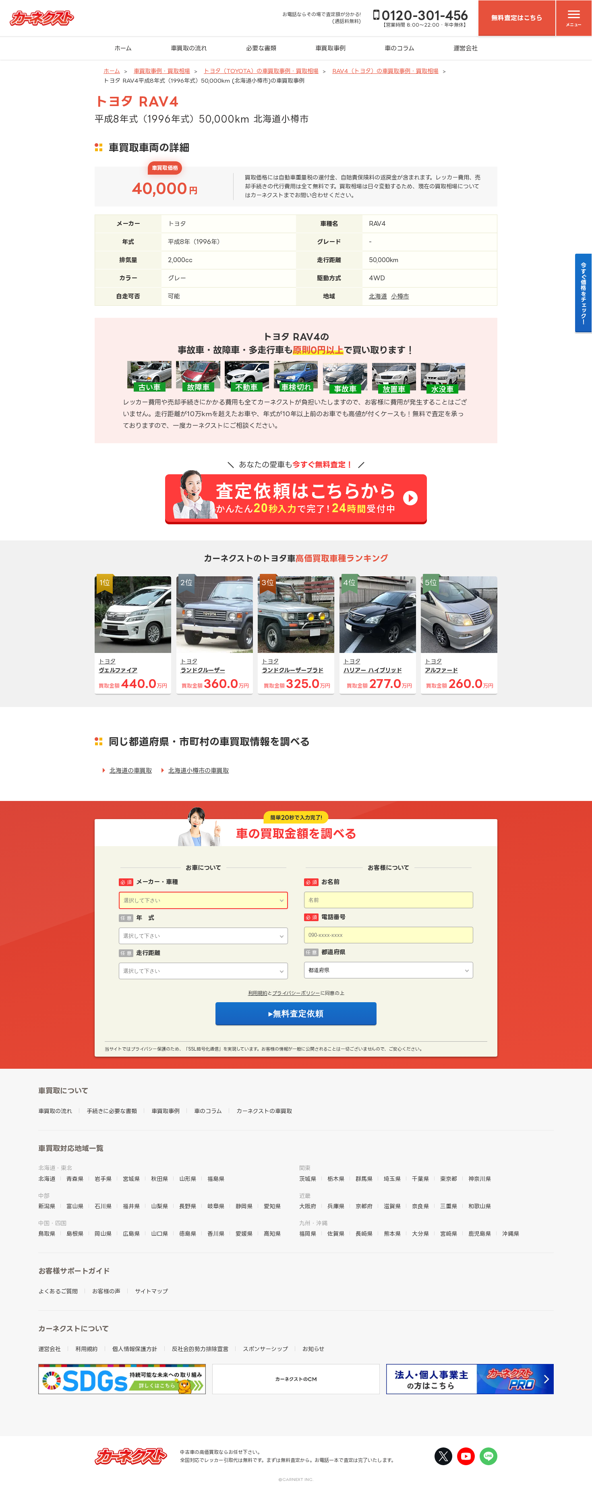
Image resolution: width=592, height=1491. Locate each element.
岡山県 (103, 1233)
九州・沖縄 (313, 1223)
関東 (304, 1168)
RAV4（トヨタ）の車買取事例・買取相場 (385, 71)
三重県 (448, 1206)
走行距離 (148, 952)
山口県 (159, 1233)
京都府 (364, 1206)
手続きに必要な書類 (112, 1111)
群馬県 (364, 1179)
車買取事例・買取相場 (162, 71)
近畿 (304, 1196)
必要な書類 (261, 48)
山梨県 (159, 1206)
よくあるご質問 (58, 1291)
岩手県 (103, 1179)
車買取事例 (330, 48)
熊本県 (392, 1233)
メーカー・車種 (157, 881)
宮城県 (131, 1179)
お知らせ (313, 1349)
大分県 (420, 1233)
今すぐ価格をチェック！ (584, 293)
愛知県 (272, 1206)
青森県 (74, 1179)
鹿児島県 (479, 1233)
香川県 (215, 1233)
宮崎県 (448, 1233)
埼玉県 (392, 1179)
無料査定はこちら (516, 17)
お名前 (330, 881)
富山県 (74, 1206)
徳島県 (187, 1233)
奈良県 (420, 1206)
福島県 (215, 1179)
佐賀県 (335, 1233)
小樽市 (400, 296)
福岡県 (307, 1233)
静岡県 (244, 1206)
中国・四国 (52, 1223)
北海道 (378, 296)
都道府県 (333, 952)
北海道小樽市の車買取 (198, 770)
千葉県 (420, 1179)
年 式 (145, 917)
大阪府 (307, 1206)
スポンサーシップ (265, 1349)
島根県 (74, 1233)
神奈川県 (479, 1179)
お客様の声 (106, 1291)
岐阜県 (215, 1206)
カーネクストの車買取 (264, 1111)
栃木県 (335, 1179)
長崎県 (364, 1233)
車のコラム (399, 48)
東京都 (448, 1179)
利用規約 (257, 993)
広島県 (131, 1233)
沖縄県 (510, 1233)
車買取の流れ (189, 48)
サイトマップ (151, 1291)
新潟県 (46, 1206)
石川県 (103, 1206)
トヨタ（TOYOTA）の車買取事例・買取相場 (261, 71)
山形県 (187, 1179)
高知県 (272, 1233)
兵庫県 (335, 1206)
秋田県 (159, 1179)
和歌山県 (479, 1206)
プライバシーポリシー (296, 993)
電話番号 (333, 916)
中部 (44, 1196)
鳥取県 (46, 1233)
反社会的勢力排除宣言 (200, 1349)
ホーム (123, 48)
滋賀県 (392, 1206)
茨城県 (307, 1179)
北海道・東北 (55, 1168)
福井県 (131, 1206)
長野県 (187, 1206)
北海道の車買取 (131, 770)
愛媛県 (244, 1233)
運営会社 (465, 48)
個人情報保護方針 (134, 1349)
